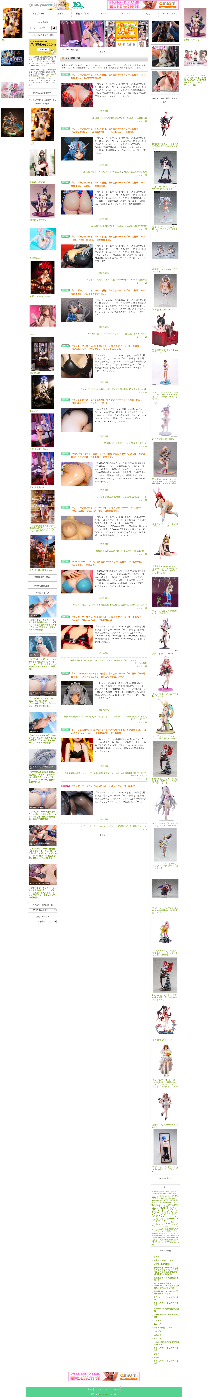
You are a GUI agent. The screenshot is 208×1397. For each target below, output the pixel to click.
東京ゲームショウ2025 (163, 1260)
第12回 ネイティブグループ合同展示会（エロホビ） (166, 1292)
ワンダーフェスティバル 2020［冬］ (96, 389)
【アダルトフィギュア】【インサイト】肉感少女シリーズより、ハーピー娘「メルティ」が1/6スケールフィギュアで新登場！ (42, 664)
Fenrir (160, 1198)
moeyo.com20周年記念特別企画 (166, 1310)
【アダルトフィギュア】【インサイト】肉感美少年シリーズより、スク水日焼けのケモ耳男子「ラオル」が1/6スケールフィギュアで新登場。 (42, 625)
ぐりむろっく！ (110, 826)
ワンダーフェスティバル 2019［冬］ (131, 551)
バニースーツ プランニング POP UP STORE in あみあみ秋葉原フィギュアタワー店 (166, 1285)
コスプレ (104, 13)
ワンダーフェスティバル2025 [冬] (108, 172)
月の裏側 (133, 826)
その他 (156, 1357)
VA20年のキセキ (158, 1205)
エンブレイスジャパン (165, 1214)
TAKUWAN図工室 (111, 118)
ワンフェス (142, 826)
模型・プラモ (82, 13)
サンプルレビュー (35, 883)
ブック (156, 1354)
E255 (154, 1198)
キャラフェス (141, 443)
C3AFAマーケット (139, 497)
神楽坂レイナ (161, 1242)
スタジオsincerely (139, 389)
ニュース (157, 1324)
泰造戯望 (170, 1237)
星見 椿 (154, 1237)
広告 (90, 1389)
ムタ (162, 1228)
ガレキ (100, 826)
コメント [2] (142, 121)
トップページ (38, 13)
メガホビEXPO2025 (162, 1264)
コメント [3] (142, 175)
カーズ (168, 1216)
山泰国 (105, 226)
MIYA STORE (156, 1202)
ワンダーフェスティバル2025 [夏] (133, 118)
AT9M (154, 1194)
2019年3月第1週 (170, 1192)
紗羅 (172, 1242)
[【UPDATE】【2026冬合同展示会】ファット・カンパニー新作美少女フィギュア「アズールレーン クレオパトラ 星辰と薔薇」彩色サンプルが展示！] (42, 835)
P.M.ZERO (166, 1202)
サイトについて (169, 13)
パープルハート (165, 1225)
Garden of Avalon (170, 1198)
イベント (126, 13)
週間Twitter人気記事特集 (37, 807)
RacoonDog (121, 280)
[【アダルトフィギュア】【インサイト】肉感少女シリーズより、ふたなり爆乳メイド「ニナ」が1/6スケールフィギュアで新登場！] (42, 875)
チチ (172, 1218)
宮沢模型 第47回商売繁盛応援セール (166, 1279)
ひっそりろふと (100, 717)
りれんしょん (128, 172)
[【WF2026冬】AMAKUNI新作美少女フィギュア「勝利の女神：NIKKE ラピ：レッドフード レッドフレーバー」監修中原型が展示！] (42, 759)
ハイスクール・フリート (165, 1221)
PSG (133, 443)
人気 (148, 13)
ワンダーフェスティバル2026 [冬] (39, 693)
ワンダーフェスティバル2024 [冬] (101, 280)
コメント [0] (142, 829)
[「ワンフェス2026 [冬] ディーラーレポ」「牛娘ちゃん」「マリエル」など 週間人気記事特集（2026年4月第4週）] (42, 798)
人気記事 (157, 1335)
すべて (156, 1257)
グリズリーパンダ (122, 443)
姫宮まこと (171, 1231)
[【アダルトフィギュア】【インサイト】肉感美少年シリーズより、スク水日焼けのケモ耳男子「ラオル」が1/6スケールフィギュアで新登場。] (42, 606)
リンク (117, 1389)
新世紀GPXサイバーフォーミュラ (166, 1235)
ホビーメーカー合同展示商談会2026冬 (40, 843)
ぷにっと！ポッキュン (137, 334)
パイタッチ (159, 1224)
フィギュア (60, 13)
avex (174, 1194)
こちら (46, 63)
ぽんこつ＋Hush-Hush (115, 773)
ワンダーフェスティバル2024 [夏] (123, 226)
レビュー (84, 605)
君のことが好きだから (165, 1230)
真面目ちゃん (173, 1240)
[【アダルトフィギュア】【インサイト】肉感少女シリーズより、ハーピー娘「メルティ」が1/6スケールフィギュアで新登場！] (42, 646)
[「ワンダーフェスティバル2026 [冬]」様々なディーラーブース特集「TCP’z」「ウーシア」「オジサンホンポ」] (42, 685)
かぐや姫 (100, 497)
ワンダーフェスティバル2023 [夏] (113, 334)
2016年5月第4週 (158, 1192)
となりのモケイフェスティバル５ (166, 1349)
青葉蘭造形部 (130, 773)
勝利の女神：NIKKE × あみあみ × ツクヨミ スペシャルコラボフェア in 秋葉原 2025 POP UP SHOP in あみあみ (166, 1271)
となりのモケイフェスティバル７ (166, 1362)
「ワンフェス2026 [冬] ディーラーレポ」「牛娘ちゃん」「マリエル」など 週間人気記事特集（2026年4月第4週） (42, 815)
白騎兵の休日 (163, 1240)
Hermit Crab (92, 660)
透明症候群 (142, 226)
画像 (107, 605)
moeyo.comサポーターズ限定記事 (166, 1315)
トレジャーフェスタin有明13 (93, 773)
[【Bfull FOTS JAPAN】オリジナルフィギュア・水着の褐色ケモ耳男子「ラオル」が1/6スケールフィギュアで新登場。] (42, 722)
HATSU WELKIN (170, 1200)
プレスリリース (34, 615)
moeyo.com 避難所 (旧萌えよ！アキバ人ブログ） (42, 76)
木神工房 (109, 497)
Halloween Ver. (157, 1200)
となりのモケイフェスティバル (166, 1298)
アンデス (115, 389)
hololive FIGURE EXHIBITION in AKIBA (166, 1343)
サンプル (92, 605)
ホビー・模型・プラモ (163, 1328)
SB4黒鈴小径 (97, 118)
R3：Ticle (131, 280)
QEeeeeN (111, 551)
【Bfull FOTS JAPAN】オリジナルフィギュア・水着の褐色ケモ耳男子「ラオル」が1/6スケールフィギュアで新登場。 (42, 739)
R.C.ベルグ (174, 1202)
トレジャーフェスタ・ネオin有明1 (122, 717)
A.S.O (83, 660)
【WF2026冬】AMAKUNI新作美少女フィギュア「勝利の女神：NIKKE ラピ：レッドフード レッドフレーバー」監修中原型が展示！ (42, 777)
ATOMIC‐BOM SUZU (164, 1194)
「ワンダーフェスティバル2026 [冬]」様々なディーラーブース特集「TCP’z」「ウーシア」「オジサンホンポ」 (42, 702)
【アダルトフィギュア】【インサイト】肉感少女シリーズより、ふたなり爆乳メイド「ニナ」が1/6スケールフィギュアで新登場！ (42, 893)
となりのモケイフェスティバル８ (166, 1304)
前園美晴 (168, 1229)
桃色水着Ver (162, 1237)
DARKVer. (175, 1196)
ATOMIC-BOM (141, 172)
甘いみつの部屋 (87, 717)
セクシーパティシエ (161, 1219)
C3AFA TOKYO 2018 (138, 605)
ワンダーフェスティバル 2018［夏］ (113, 660)
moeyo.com (104, 1394)
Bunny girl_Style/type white (161, 1196)
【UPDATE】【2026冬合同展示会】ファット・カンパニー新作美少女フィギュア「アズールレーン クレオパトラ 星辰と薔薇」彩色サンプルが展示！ (42, 853)
